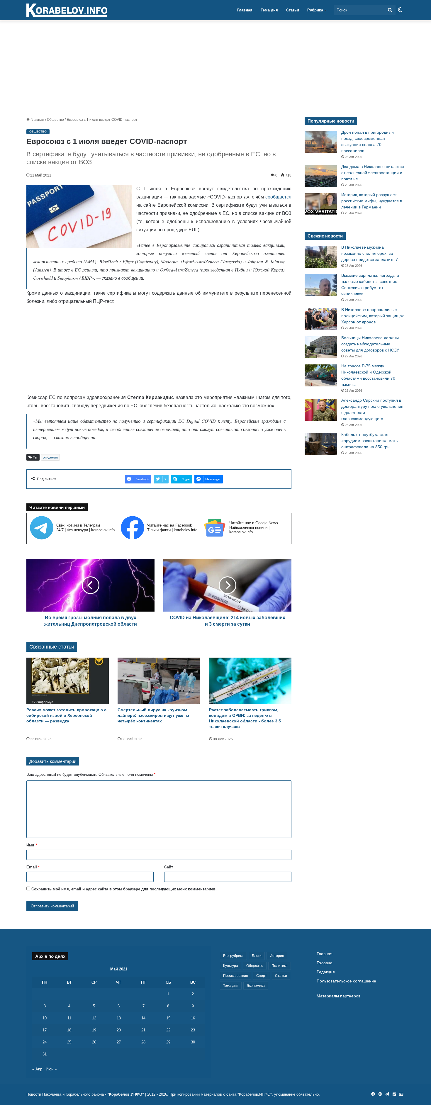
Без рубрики (233, 956)
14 (143, 1018)
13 (119, 1018)
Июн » (51, 1069)
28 (143, 1042)
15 (168, 1018)
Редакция (326, 972)
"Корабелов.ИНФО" (125, 1094)
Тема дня (269, 10)
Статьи (292, 10)
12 (94, 1018)
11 (69, 1018)
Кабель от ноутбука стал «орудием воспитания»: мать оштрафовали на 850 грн (369, 440)
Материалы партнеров (338, 996)
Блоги (257, 956)
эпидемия (50, 457)
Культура (230, 966)
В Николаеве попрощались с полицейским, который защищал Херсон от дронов (372, 315)
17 (45, 1030)
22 (168, 1030)
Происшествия (235, 976)
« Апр (37, 1069)
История (277, 956)
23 (193, 1030)
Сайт (168, 867)
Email (33, 867)
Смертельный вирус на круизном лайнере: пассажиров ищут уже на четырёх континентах (153, 715)
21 (143, 1030)
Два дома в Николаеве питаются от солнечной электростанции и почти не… (372, 172)
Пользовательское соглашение (346, 981)
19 (94, 1030)
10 (45, 1018)
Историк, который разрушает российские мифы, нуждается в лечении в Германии (371, 200)
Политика (280, 966)
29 (168, 1042)
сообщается (278, 196)
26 (94, 1042)
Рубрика (315, 10)
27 (119, 1042)
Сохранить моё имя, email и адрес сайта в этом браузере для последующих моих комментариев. (124, 889)
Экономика (256, 986)
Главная (244, 10)
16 (193, 1018)
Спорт (261, 976)
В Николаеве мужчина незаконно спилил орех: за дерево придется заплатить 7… (371, 253)
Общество (55, 120)
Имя (31, 845)
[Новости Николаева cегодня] (66, 10)
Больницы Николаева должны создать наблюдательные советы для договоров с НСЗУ (370, 343)
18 (69, 1030)
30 (193, 1042)
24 (45, 1042)
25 (69, 1042)
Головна (324, 963)
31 (45, 1054)
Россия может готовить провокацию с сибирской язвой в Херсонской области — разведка (66, 715)
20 (119, 1030)
